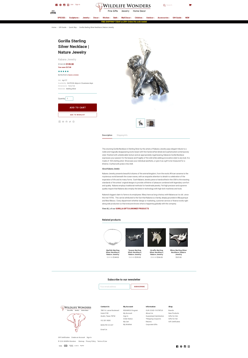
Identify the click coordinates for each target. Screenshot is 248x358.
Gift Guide (177, 18)
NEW (187, 18)
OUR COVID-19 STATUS (154, 310)
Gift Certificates (174, 322)
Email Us (104, 329)
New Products (173, 313)
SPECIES (61, 18)
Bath (115, 18)
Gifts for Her (173, 319)
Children (139, 18)
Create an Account (78, 337)
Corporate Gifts (151, 324)
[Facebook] (57, 5)
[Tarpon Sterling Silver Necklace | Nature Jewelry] (134, 237)
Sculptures (74, 18)
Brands (171, 310)
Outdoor (150, 18)
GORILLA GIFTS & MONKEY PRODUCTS (132, 209)
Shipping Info (122, 135)
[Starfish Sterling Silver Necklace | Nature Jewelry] (112, 237)
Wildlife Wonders (70, 341)
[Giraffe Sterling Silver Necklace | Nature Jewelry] (156, 237)
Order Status (128, 319)
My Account (127, 313)
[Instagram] (64, 5)
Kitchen (106, 18)
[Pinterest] (60, 5)
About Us (149, 313)
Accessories (163, 18)
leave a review (73, 75)
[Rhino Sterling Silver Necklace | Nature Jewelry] (178, 237)
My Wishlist (127, 324)
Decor (96, 18)
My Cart (126, 322)
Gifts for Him (173, 316)
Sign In (125, 316)
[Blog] (68, 5)
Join (71, 4)
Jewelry (86, 18)
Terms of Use (102, 341)
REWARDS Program (130, 310)
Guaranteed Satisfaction (155, 316)
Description (107, 135)
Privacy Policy (91, 341)
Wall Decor (126, 18)
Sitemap (81, 341)
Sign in (77, 4)
